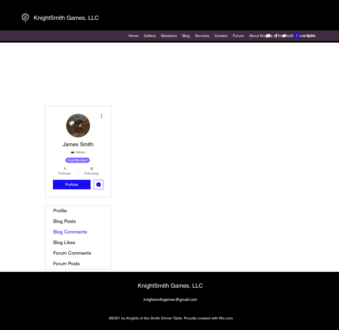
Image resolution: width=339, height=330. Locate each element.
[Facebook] (276, 35)
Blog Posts (64, 221)
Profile (60, 210)
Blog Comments (70, 232)
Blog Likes (64, 242)
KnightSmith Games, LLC (66, 18)
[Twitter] (284, 35)
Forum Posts (66, 263)
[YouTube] (268, 35)
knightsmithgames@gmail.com (170, 299)
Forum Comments (72, 253)
